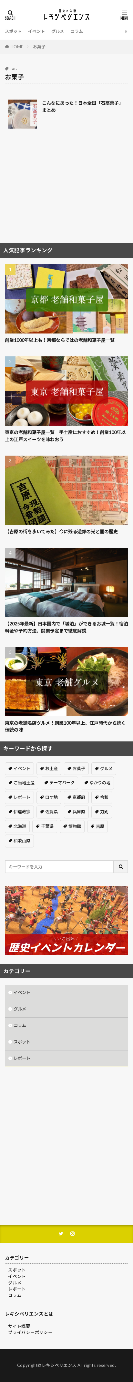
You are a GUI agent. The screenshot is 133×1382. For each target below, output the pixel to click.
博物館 (74, 826)
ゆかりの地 (99, 782)
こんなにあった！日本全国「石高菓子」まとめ (82, 106)
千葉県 (47, 826)
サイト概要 (19, 1326)
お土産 (51, 768)
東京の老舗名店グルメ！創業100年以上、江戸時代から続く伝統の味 (65, 726)
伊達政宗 (22, 811)
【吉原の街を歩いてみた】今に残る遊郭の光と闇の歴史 (61, 531)
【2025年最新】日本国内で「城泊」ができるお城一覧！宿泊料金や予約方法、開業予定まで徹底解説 (66, 627)
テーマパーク (62, 782)
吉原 (100, 826)
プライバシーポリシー (30, 1332)
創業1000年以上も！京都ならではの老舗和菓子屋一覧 (60, 340)
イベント (36, 31)
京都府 (79, 797)
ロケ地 (51, 797)
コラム (76, 31)
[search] (121, 866)
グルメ (57, 31)
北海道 (20, 826)
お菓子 (39, 46)
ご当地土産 (24, 782)
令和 (104, 797)
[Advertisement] (66, 190)
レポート (22, 797)
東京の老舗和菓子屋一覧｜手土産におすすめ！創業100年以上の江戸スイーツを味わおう (65, 436)
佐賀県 (51, 811)
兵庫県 (79, 811)
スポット (13, 31)
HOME (17, 46)
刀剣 (104, 811)
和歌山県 (22, 840)
